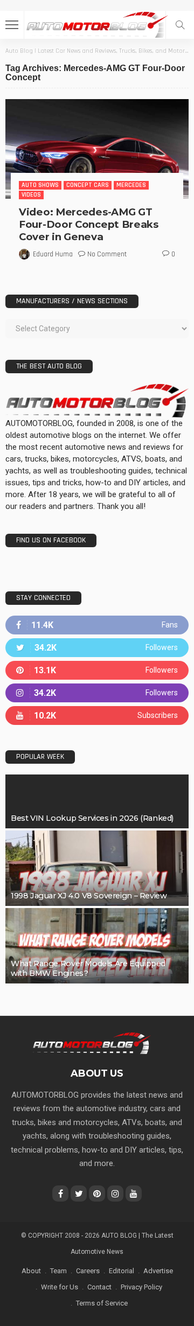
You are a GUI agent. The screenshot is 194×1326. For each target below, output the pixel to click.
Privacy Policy (141, 1287)
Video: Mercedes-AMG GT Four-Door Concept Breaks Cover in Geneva (88, 224)
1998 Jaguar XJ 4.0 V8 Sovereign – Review (89, 896)
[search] (180, 25)
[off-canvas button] (11, 24)
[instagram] (97, 692)
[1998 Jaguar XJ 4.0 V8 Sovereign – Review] (97, 868)
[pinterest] (97, 670)
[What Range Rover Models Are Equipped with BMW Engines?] (97, 945)
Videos (31, 195)
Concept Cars (87, 185)
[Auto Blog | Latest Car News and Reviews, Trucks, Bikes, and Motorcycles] (91, 1043)
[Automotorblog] (97, 23)
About (31, 1271)
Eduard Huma (53, 254)
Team (58, 1271)
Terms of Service (102, 1303)
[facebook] (97, 625)
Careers (88, 1271)
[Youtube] (97, 715)
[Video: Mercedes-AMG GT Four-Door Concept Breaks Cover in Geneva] (97, 149)
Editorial (121, 1271)
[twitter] (97, 647)
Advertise (158, 1271)
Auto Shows (40, 185)
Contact (99, 1287)
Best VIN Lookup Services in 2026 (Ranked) (92, 818)
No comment (107, 254)
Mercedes (131, 185)
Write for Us (59, 1287)
